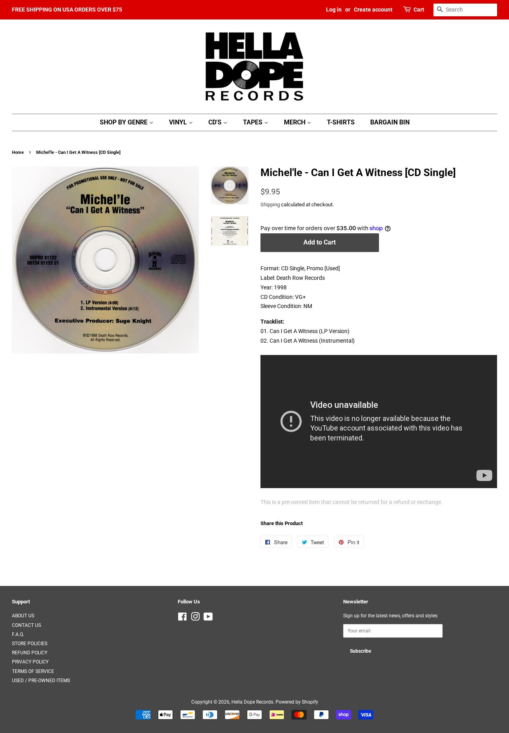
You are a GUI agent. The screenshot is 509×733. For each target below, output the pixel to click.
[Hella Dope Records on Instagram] (195, 618)
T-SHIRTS (341, 122)
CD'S (215, 122)
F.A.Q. (18, 634)
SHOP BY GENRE (124, 122)
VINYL (178, 122)
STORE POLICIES (29, 643)
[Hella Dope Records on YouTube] (208, 618)
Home (18, 152)
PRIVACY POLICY (30, 662)
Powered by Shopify (297, 702)
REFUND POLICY (29, 652)
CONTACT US (26, 625)
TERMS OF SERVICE (33, 671)
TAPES (253, 122)
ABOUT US (23, 616)
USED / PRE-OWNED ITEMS (41, 680)
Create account (373, 9)
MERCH (295, 122)
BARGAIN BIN (390, 122)
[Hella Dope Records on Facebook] (182, 618)
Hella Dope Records (252, 702)
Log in (334, 9)
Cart (419, 9)
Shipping (270, 204)
